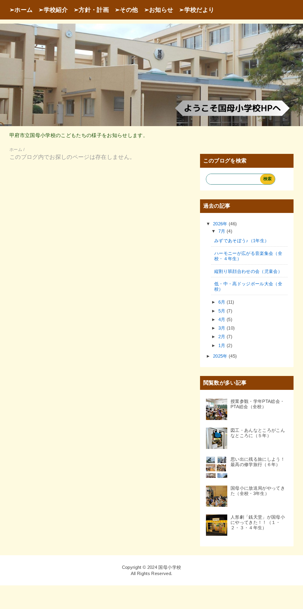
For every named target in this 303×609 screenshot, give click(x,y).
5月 (222, 310)
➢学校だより (196, 9)
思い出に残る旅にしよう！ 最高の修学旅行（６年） (260, 462)
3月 (222, 327)
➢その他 (126, 9)
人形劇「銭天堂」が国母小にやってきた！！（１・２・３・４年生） (258, 522)
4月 (222, 319)
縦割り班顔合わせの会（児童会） (248, 271)
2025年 (221, 356)
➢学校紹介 (53, 9)
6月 (222, 301)
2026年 (221, 223)
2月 (222, 336)
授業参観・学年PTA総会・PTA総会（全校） (257, 404)
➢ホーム (21, 9)
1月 (222, 345)
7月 (222, 231)
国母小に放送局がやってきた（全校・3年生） (258, 491)
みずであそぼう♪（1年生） (241, 240)
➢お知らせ (158, 9)
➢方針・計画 (91, 9)
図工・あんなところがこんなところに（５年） (258, 433)
